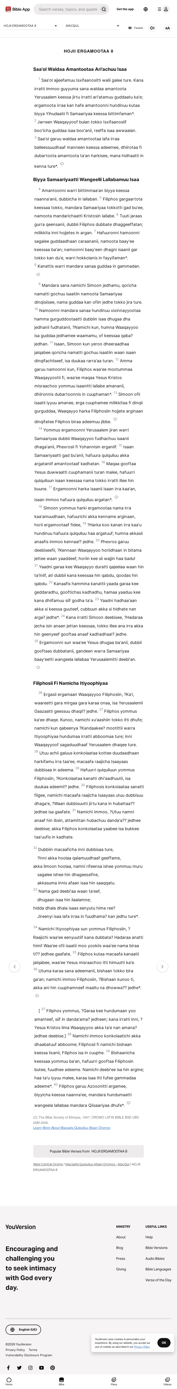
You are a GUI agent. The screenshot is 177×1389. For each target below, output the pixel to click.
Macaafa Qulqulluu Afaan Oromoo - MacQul (97, 1164)
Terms (33, 1350)
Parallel (138, 28)
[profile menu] (162, 9)
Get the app (125, 9)
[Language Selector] (145, 9)
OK (164, 1342)
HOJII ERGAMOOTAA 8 (20, 25)
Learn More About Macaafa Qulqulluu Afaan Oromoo (71, 1127)
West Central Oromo (48, 1164)
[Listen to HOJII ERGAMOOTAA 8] (152, 28)
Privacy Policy (15, 1350)
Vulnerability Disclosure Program (29, 1355)
